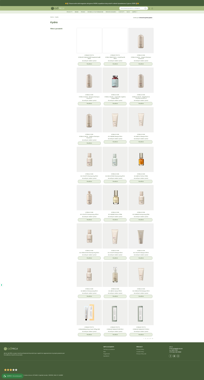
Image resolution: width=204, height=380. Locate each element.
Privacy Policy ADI (141, 354)
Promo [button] (83, 12)
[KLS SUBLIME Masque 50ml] (115, 119)
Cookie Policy (140, 351)
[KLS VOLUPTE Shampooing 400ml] (89, 197)
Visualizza (89, 64)
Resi (104, 351)
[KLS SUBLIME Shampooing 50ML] (141, 197)
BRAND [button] (76, 12)
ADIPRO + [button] (134, 12)
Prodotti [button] (69, 12)
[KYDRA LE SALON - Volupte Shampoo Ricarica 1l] (141, 40)
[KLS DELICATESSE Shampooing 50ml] (115, 159)
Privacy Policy (140, 349)
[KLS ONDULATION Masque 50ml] (141, 274)
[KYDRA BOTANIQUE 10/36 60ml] (115, 312)
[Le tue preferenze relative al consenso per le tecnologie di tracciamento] (1, 284)
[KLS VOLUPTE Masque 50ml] (115, 236)
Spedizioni (106, 356)
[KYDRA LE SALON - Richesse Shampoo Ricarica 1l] (89, 80)
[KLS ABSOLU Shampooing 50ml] (89, 274)
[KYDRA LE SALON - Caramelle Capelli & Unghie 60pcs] (115, 80)
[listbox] (145, 18)
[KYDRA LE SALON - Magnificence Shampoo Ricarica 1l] (141, 80)
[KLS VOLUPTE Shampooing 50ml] (89, 159)
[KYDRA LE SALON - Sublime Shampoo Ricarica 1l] (89, 119)
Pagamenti (106, 354)
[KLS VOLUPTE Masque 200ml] (141, 236)
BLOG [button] (128, 12)
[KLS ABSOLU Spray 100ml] (115, 274)
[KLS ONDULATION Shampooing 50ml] (89, 236)
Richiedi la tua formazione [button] (95, 12)
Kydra (56, 17)
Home (52, 17)
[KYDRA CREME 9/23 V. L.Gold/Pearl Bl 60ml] (115, 40)
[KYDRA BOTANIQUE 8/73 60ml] (141, 312)
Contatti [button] (121, 12)
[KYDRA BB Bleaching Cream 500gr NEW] (89, 312)
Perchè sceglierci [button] (111, 12)
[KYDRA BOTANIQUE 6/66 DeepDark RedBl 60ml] (89, 40)
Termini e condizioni (109, 349)
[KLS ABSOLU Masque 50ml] (141, 119)
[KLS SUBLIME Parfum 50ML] (115, 197)
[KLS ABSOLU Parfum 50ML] (141, 159)
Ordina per (136, 17)
